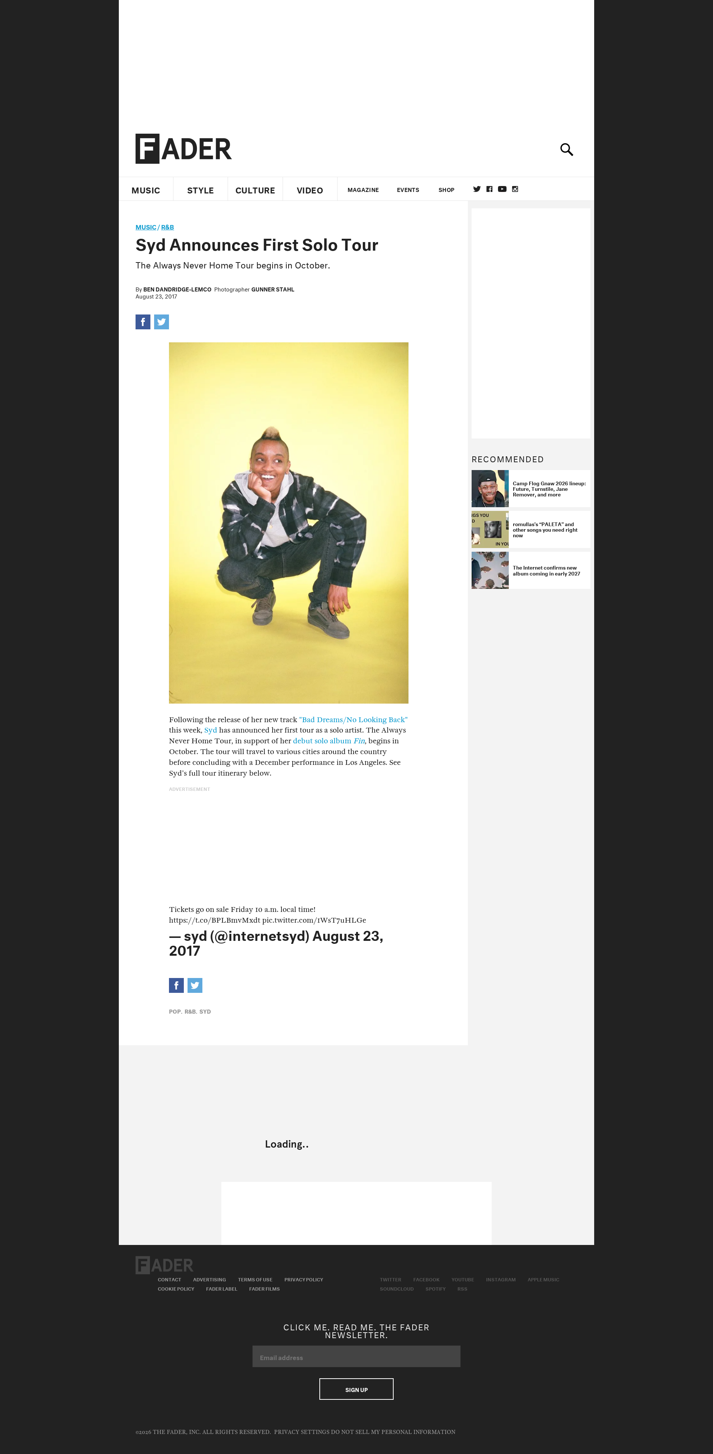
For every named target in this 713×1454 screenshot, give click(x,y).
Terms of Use (255, 1278)
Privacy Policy (303, 1278)
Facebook (426, 1278)
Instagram (501, 1278)
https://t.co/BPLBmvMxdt (214, 920)
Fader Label (221, 1288)
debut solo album (329, 741)
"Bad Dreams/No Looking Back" (353, 719)
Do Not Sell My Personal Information (393, 1432)
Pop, (175, 1011)
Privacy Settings (301, 1432)
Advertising (209, 1278)
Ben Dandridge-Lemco (177, 288)
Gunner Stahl (272, 288)
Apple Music (543, 1278)
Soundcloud (397, 1288)
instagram (515, 189)
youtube (502, 189)
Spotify (436, 1288)
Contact (169, 1278)
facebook (489, 189)
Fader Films (264, 1288)
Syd (210, 730)
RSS (463, 1288)
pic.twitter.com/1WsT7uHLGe (314, 920)
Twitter (477, 189)
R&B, (191, 1011)
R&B (167, 226)
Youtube (463, 1278)
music (146, 226)
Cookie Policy (176, 1288)
